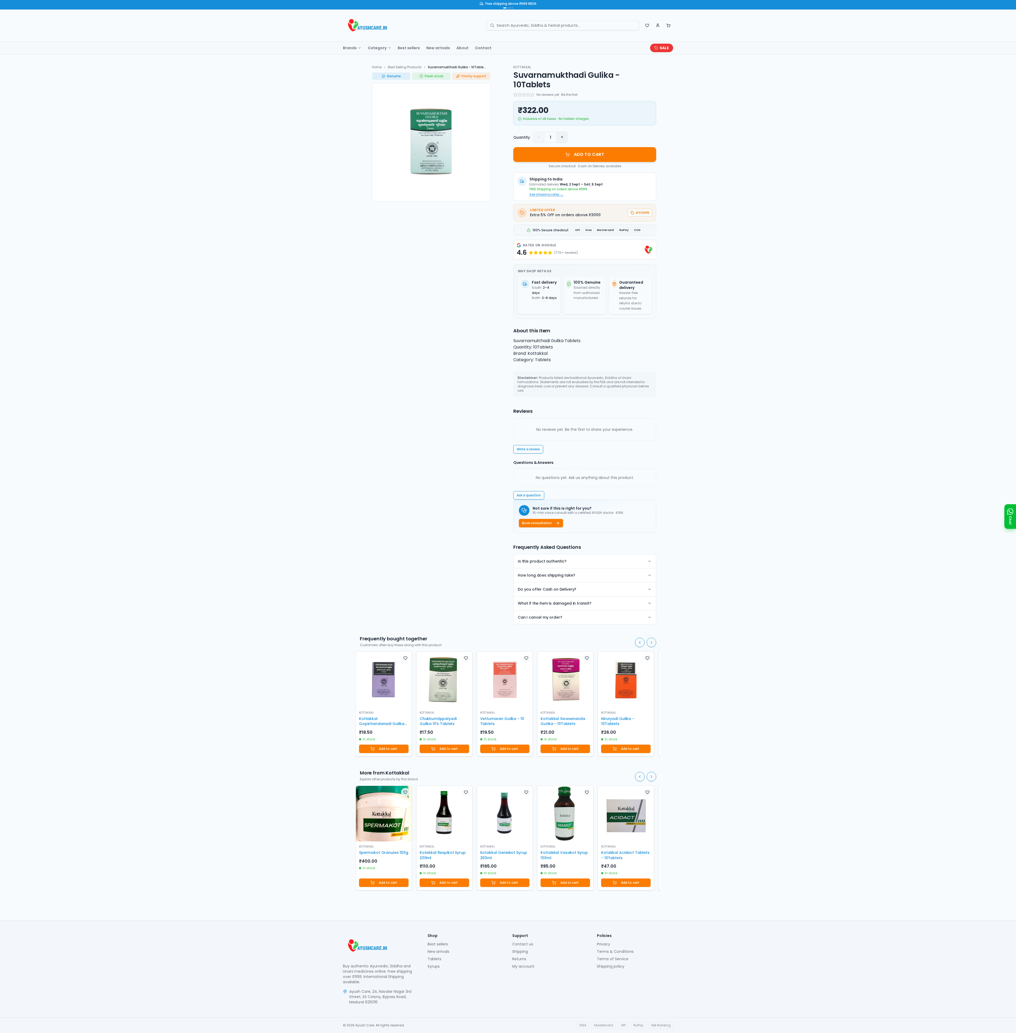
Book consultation (537, 523)
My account (523, 966)
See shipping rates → (546, 194)
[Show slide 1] (504, 7)
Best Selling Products (404, 67)
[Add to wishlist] (405, 658)
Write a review (528, 449)
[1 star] (515, 95)
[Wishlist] (647, 25)
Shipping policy (610, 966)
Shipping (520, 951)
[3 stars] (524, 95)
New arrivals (438, 48)
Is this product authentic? (542, 561)
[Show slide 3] (510, 7)
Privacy (603, 944)
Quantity (521, 137)
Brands (350, 48)
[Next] (651, 642)
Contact (483, 48)
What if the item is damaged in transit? (554, 603)
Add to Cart (589, 154)
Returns (519, 959)
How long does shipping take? (546, 575)
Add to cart (388, 748)
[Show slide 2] (508, 7)
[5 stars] (532, 95)
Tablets (434, 959)
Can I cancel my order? (540, 617)
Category (377, 48)
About (462, 48)
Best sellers (409, 48)
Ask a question (529, 495)
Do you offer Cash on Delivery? (547, 589)
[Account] (658, 25)
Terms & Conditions (615, 951)
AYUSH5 (642, 212)
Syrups (434, 966)
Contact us (522, 944)
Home (377, 67)
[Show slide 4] (512, 7)
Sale (664, 48)
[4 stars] (528, 95)
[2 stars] (520, 95)
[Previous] (640, 642)
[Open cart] (668, 25)
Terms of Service (612, 959)
